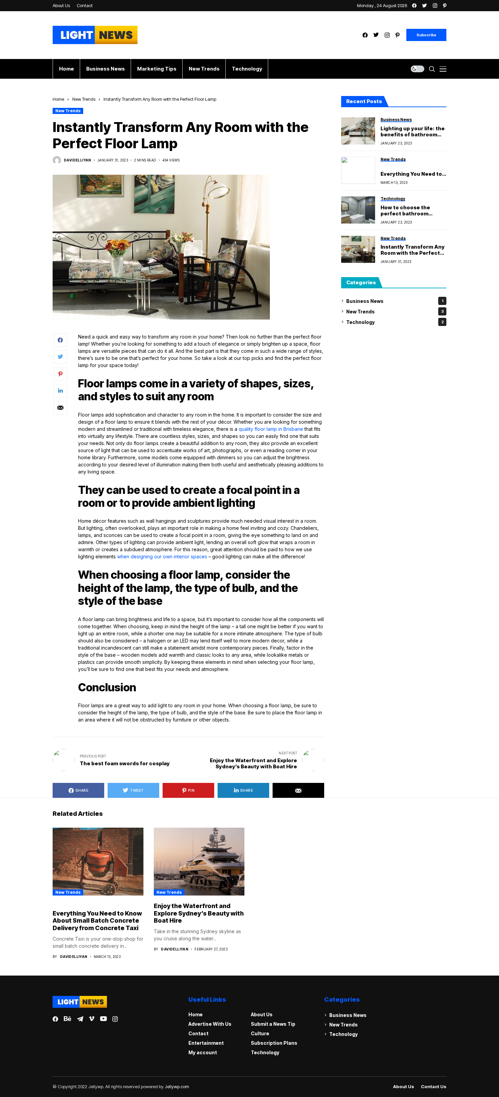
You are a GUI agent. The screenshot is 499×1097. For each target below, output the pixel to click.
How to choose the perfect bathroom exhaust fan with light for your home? (413, 210)
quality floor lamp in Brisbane (271, 429)
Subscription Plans (274, 1043)
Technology (395, 322)
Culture (260, 1033)
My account (202, 1052)
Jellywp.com (177, 1086)
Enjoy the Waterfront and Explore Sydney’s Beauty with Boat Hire (199, 913)
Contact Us (433, 1086)
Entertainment (206, 1043)
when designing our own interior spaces (162, 556)
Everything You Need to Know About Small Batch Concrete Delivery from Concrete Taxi (413, 174)
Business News (394, 301)
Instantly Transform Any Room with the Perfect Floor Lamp (413, 250)
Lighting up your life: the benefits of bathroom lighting (413, 131)
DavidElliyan (77, 160)
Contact (198, 1033)
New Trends (83, 99)
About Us (262, 1014)
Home (58, 99)
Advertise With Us (210, 1024)
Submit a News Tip (273, 1024)
